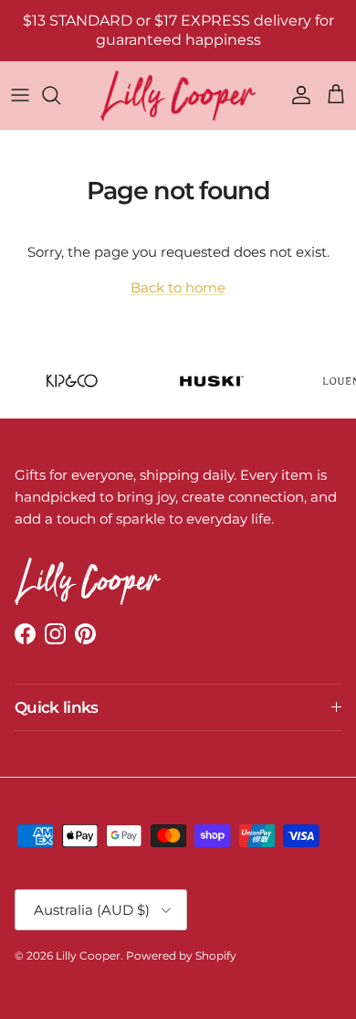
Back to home (178, 287)
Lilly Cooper (88, 955)
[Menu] (20, 95)
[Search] (60, 95)
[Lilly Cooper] (178, 95)
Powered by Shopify (181, 955)
